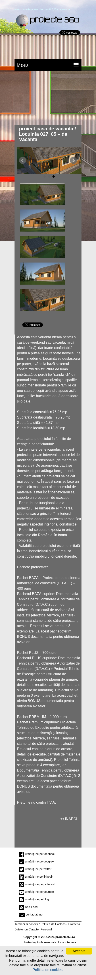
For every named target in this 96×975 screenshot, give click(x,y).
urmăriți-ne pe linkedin (38, 876)
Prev (22, 160)
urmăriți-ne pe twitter (37, 869)
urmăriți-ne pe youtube (39, 891)
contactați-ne (33, 914)
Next (73, 160)
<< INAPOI (68, 819)
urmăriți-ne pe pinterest (39, 884)
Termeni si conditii (26, 924)
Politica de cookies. (48, 970)
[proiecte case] (48, 17)
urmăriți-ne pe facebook (39, 854)
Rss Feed (31, 907)
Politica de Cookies (53, 924)
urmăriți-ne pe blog (36, 899)
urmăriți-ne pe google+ (39, 861)
